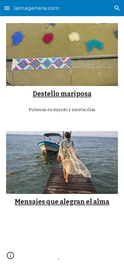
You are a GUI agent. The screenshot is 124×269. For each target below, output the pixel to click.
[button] (7, 8)
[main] (62, 94)
